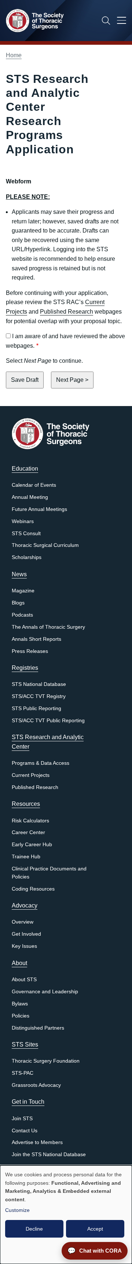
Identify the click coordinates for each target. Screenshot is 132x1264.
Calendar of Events (34, 485)
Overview (22, 922)
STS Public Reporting (36, 708)
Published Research (66, 311)
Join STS (22, 1118)
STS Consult (26, 533)
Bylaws (20, 1004)
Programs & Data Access (40, 763)
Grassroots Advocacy (36, 1085)
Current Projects (31, 775)
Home (14, 55)
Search (105, 20)
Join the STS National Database (49, 1154)
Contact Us (24, 1130)
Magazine (23, 590)
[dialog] (66, 1214)
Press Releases (30, 651)
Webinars (23, 521)
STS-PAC (22, 1073)
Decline (34, 1229)
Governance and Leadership (45, 991)
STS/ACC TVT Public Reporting (48, 720)
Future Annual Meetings (39, 509)
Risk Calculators (30, 820)
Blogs (18, 603)
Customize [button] (17, 1210)
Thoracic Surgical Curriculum (45, 545)
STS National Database (39, 684)
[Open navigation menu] (121, 21)
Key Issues (24, 946)
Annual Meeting (30, 497)
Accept (95, 1229)
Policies (20, 1016)
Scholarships (26, 557)
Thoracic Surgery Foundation (46, 1061)
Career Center (28, 832)
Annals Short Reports (36, 639)
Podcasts (22, 615)
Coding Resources (33, 889)
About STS (24, 979)
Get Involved (26, 934)
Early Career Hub (32, 844)
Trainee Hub (26, 856)
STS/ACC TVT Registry (39, 696)
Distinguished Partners (38, 1028)
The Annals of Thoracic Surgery (48, 627)
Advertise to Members (37, 1142)
